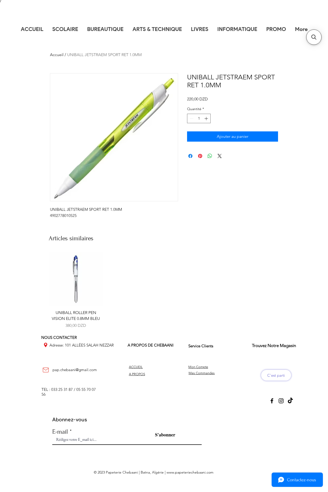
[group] (164, 290)
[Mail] (46, 369)
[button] (314, 37)
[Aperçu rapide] (76, 279)
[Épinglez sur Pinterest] (200, 156)
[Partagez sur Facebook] (190, 156)
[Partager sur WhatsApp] (210, 156)
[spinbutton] (198, 118)
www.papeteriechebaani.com (190, 472)
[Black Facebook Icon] (272, 400)
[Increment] (206, 118)
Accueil (57, 54)
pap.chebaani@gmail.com (75, 369)
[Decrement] (191, 118)
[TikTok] (290, 400)
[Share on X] (220, 156)
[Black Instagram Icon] (281, 400)
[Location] (46, 345)
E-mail (60, 431)
